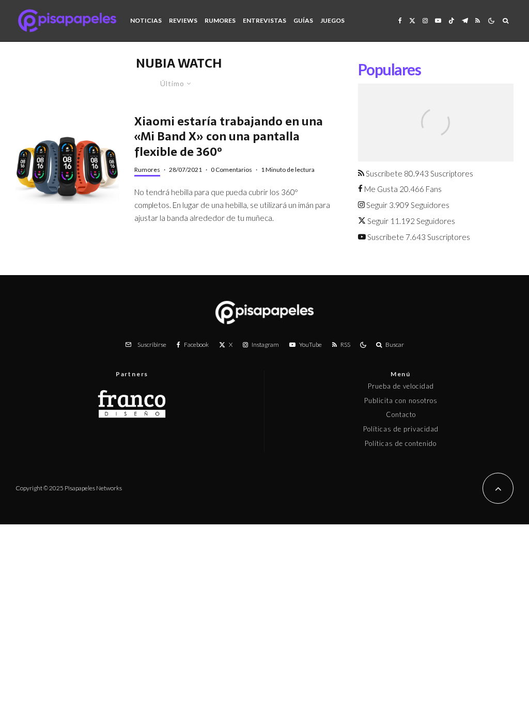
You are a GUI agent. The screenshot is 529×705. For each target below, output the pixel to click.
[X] (412, 20)
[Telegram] (465, 20)
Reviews (183, 20)
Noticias (146, 20)
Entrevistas (264, 20)
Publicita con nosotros (401, 400)
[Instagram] (425, 20)
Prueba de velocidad (401, 386)
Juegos (332, 20)
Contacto (401, 414)
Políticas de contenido (401, 443)
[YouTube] (438, 20)
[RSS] (478, 20)
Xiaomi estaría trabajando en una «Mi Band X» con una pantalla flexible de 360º (228, 136)
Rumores (220, 20)
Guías (303, 20)
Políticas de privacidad (401, 429)
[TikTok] (451, 20)
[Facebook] (400, 20)
